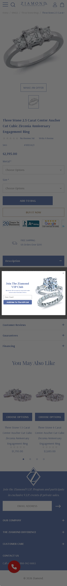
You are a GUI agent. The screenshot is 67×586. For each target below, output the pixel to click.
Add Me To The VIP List (17, 302)
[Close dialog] (63, 273)
